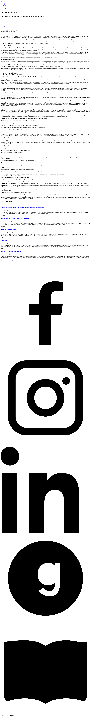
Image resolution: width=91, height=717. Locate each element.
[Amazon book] (45, 713)
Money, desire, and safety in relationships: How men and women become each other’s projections (22, 207)
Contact (4, 9)
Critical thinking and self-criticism (8, 229)
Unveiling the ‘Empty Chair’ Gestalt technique (11, 251)
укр (4, 22)
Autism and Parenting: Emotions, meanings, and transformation (15, 218)
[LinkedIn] (45, 532)
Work (4, 4)
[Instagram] (45, 442)
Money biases (4, 240)
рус (4, 26)
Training (5, 5)
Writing (4, 7)
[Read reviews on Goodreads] (45, 622)
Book (4, 3)
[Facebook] (45, 352)
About (4, 8)
